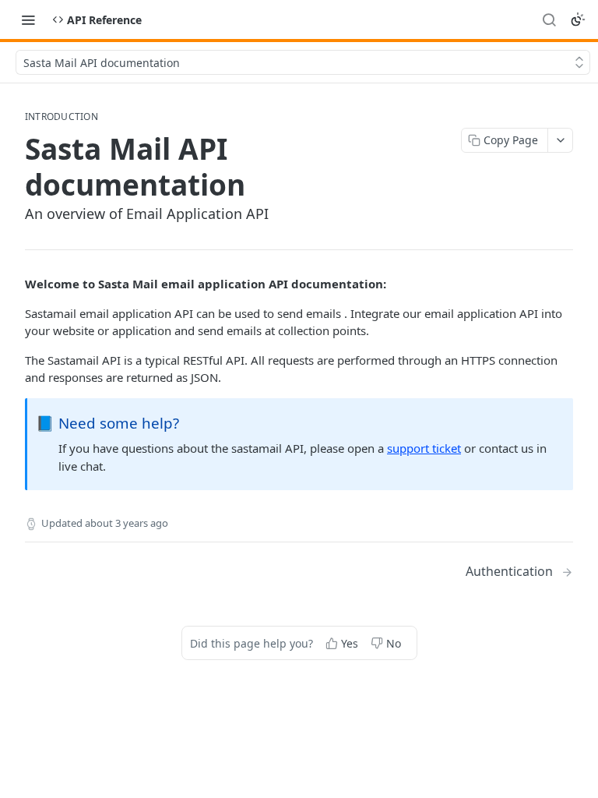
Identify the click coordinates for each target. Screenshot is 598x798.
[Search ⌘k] (548, 19)
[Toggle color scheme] (577, 19)
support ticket (424, 448)
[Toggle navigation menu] (28, 19)
